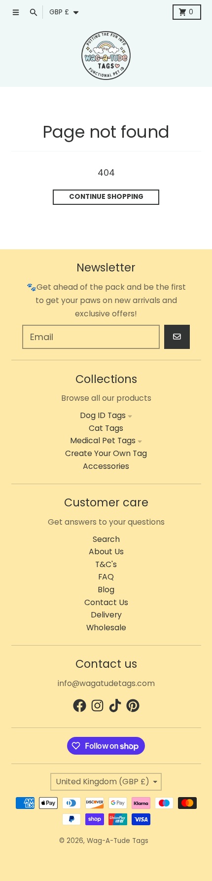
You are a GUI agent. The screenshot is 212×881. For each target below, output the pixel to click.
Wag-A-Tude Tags (117, 840)
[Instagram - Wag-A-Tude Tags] (97, 705)
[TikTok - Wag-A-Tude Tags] (115, 705)
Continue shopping (106, 196)
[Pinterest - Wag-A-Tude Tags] (133, 705)
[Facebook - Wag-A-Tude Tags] (79, 705)
